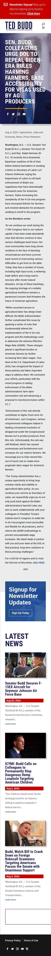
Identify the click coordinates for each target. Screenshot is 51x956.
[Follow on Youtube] (24, 112)
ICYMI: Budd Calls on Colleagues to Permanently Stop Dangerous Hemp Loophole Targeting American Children (21, 773)
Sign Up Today (20, 612)
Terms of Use (31, 940)
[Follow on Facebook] (8, 112)
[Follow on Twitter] (13, 112)
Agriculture (26, 132)
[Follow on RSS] (27, 949)
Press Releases (31, 136)
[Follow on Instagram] (18, 112)
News (19, 136)
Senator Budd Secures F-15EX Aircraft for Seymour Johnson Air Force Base (23, 688)
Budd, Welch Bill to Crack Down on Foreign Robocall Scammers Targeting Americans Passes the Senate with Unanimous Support (24, 860)
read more (10, 723)
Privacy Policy (13, 940)
